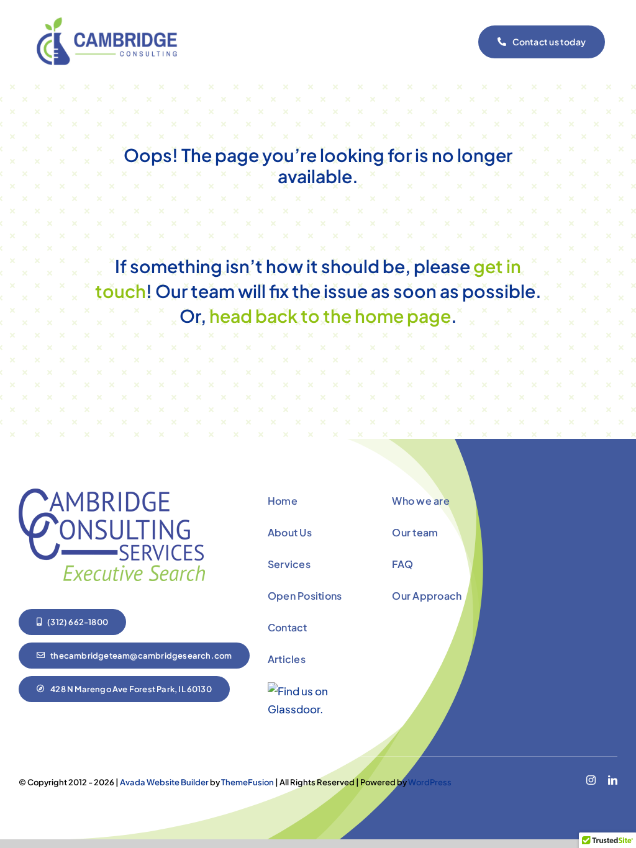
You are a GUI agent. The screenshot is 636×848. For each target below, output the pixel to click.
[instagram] (591, 780)
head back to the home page (328, 315)
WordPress (430, 782)
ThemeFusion (247, 782)
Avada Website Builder (164, 782)
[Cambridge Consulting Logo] (112, 22)
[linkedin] (612, 780)
